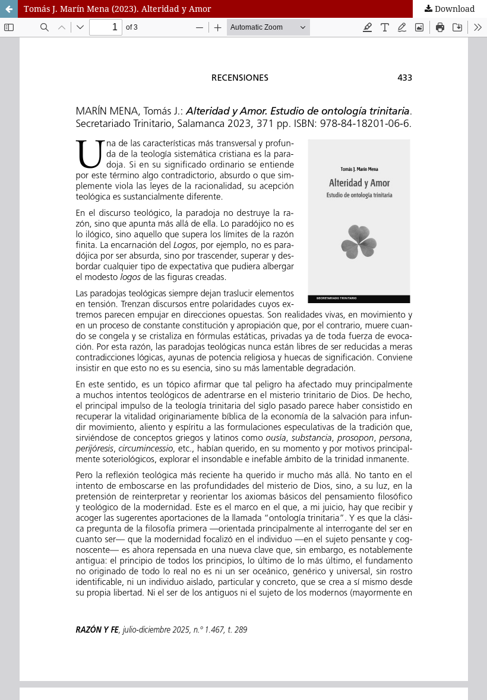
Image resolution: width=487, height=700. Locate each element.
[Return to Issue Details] (9, 9)
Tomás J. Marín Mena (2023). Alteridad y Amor (117, 8)
